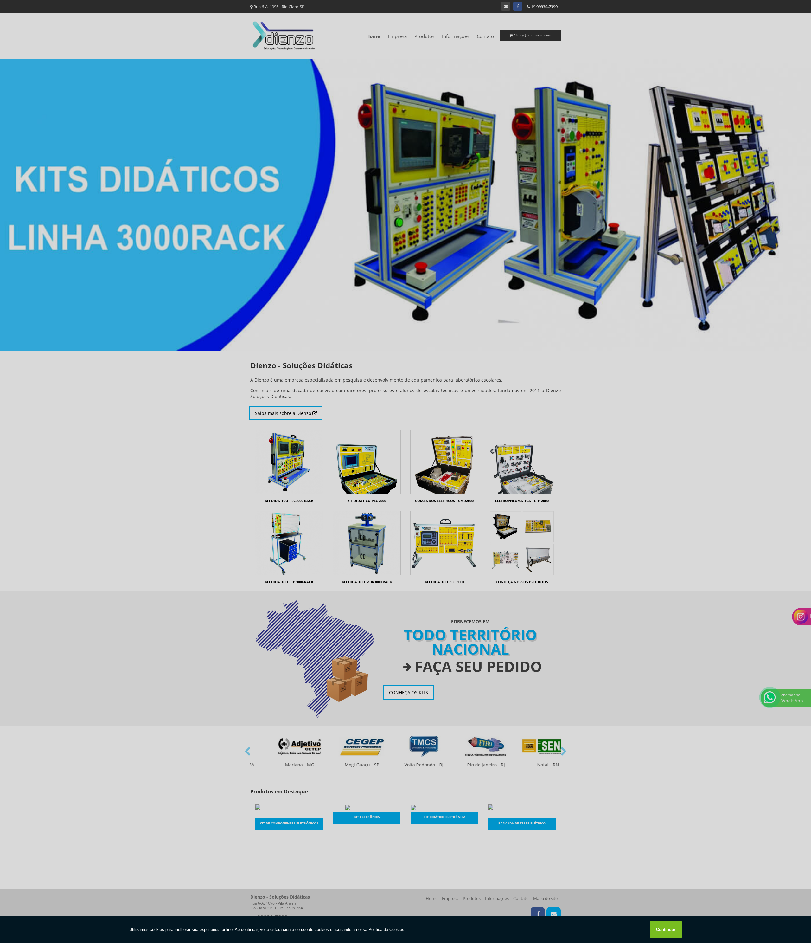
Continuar (665, 929)
